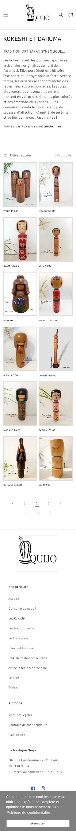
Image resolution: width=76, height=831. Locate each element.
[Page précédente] (13, 503)
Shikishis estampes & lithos (27, 658)
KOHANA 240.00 (12, 485)
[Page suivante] (50, 513)
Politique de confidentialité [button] (28, 812)
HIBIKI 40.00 (10, 375)
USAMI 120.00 (11, 266)
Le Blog (13, 678)
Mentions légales (20, 715)
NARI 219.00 (10, 320)
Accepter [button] (38, 823)
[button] (5, 15)
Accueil (13, 599)
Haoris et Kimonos (21, 648)
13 (37, 513)
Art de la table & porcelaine (27, 668)
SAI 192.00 (45, 485)
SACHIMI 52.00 (47, 430)
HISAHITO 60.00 (48, 320)
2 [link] (37, 503)
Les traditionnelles (21, 628)
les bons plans (18, 638)
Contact (13, 687)
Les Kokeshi (16, 618)
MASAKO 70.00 (12, 430)
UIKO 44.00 (45, 266)
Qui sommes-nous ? (22, 608)
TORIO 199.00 (11, 211)
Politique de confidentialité (28, 725)
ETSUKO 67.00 (47, 211)
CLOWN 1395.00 (48, 375)
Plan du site (16, 735)
